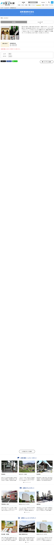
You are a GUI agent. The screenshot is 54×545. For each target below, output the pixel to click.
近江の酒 (10, 56)
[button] (23, 482)
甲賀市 (10, 53)
